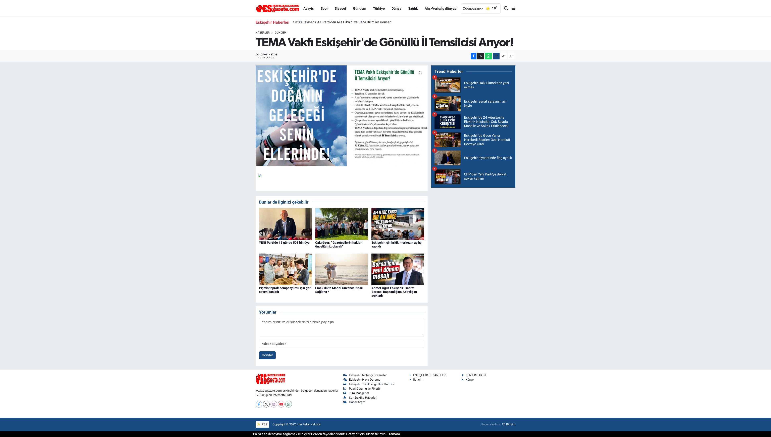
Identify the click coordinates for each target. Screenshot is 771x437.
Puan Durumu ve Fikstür (365, 388)
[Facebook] (259, 404)
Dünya (396, 8)
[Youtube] (281, 404)
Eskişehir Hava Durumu (364, 379)
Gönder (267, 355)
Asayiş (308, 8)
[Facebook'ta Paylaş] (473, 56)
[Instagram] (273, 404)
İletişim (418, 379)
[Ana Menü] (511, 8)
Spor (324, 8)
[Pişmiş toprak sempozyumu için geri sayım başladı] (285, 269)
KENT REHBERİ (476, 375)
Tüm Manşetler (359, 393)
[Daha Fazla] (496, 56)
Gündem (359, 8)
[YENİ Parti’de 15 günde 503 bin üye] (285, 224)
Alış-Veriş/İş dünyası (441, 8)
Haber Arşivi (357, 402)
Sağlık (413, 8)
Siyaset (340, 8)
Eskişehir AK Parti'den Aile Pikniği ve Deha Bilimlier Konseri (342, 22)
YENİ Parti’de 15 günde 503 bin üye (284, 242)
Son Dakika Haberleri (363, 397)
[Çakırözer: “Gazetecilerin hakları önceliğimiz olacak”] (341, 224)
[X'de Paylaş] (480, 56)
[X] (266, 404)
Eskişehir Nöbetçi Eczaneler (368, 375)
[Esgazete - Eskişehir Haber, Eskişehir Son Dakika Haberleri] (278, 8)
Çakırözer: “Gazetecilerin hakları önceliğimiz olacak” (338, 244)
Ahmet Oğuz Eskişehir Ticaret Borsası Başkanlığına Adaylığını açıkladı (394, 291)
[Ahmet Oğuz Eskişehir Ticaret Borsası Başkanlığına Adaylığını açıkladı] (397, 269)
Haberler (263, 32)
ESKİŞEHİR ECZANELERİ (429, 375)
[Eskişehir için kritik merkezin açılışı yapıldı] (397, 224)
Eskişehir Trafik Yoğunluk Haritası (372, 384)
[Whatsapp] (288, 404)
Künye (470, 379)
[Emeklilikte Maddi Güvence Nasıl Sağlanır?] (341, 269)
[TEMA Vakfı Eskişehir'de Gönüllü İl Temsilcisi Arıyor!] (342, 115)
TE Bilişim (508, 424)
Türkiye (379, 8)
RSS (264, 424)
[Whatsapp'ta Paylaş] (488, 56)
